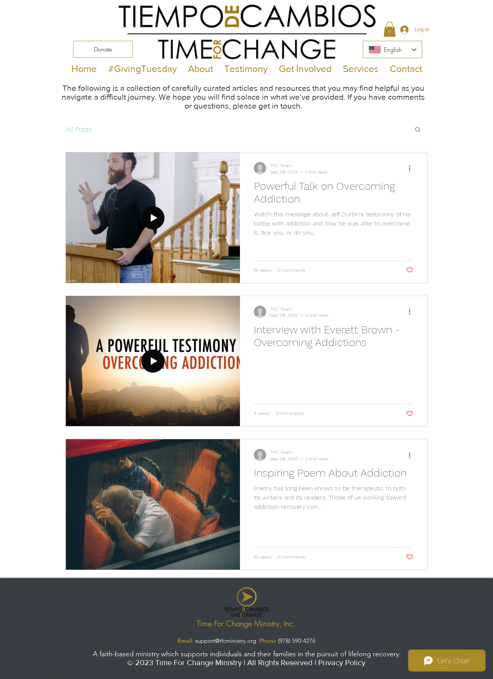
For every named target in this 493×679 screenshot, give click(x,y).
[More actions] (412, 168)
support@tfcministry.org (225, 640)
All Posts (78, 129)
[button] (389, 29)
